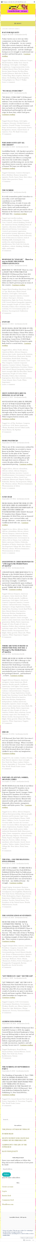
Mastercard (14, 479)
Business (25, 887)
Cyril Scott (6, 425)
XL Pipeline (16, 430)
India (25, 829)
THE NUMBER (7, 190)
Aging (10, 887)
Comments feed (8, 1200)
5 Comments (6, 907)
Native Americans (21, 425)
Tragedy (29, 764)
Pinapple (16, 838)
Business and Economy (10, 816)
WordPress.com (7, 1204)
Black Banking (13, 289)
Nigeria (21, 479)
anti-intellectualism (15, 218)
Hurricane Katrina (8, 613)
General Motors (19, 1051)
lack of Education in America (12, 238)
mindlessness (7, 244)
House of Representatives (15, 954)
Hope (4, 127)
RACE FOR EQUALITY (10, 32)
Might (4, 1054)
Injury (26, 1006)
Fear (3, 760)
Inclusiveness (11, 127)
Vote (10, 132)
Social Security (17, 965)
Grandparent (7, 892)
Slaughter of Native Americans (13, 544)
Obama (4, 427)
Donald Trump (14, 125)
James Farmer (12, 71)
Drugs (13, 607)
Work (22, 846)
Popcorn (5, 840)
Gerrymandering (8, 952)
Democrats (12, 950)
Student (5, 900)
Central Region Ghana (17, 818)
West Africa (26, 546)
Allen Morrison (13, 60)
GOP (3, 302)
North (11, 177)
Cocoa (16, 820)
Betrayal (5, 356)
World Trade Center (18, 766)
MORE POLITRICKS (10, 440)
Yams (26, 846)
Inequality (23, 175)
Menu (19, 23)
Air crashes (15, 758)
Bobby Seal (18, 63)
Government (25, 125)
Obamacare (6, 961)
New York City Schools (21, 244)
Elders (17, 825)
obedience (6, 246)
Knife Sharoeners (24, 831)
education (12, 227)
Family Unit (6, 609)
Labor (4, 833)
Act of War (11, 423)
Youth (4, 848)
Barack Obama (13, 121)
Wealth (27, 902)
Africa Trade (17, 350)
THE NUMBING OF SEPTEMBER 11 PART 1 (16, 1068)
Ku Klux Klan (23, 71)
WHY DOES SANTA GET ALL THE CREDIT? (13, 144)
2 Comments (6, 432)
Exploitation (6, 300)
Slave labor (28, 177)
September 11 (12, 764)
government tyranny (9, 233)
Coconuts (10, 825)
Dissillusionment (8, 475)
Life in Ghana (12, 540)
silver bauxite (15, 842)
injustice (5, 177)
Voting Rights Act (8, 80)
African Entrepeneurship (11, 814)
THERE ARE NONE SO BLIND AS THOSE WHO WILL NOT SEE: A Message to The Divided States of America (15, 649)
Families (20, 827)
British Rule (16, 358)
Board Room (21, 1049)
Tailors (11, 844)
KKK (14, 371)
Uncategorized (14, 311)
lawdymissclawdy (20, 34)
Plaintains (24, 838)
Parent (12, 894)
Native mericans (8, 542)
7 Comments (6, 1058)
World (8, 766)
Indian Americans (19, 615)
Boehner (19, 423)
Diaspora (25, 365)
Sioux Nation (7, 430)
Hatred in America (18, 611)
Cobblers (10, 820)
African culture (7, 471)
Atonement (17, 887)
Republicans (6, 965)
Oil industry (26, 835)
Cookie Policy (6, 1235)
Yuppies (25, 635)
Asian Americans (16, 596)
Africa (10, 350)
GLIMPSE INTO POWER (11, 1021)
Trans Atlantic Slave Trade (12, 380)
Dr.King (5, 69)
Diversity (13, 123)
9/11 (9, 758)
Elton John (21, 950)
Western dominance (25, 484)
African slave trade (9, 354)
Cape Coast (24, 816)
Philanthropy (20, 894)
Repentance (6, 898)
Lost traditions (23, 540)
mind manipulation (18, 242)
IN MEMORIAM (7, 1134)
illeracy (28, 233)
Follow (6, 1174)
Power (29, 127)
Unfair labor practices (10, 179)
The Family (21, 628)
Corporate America (15, 296)
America (21, 946)
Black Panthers (7, 63)
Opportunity (21, 127)
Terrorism (21, 764)
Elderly (27, 889)
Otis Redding (11, 78)
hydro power (18, 829)
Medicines (17, 1008)
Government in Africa (10, 477)
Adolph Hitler (13, 946)
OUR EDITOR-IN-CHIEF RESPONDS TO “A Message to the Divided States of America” (17, 564)
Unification (24, 311)
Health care (13, 1006)
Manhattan (27, 892)
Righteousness (16, 898)
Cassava (5, 818)
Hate (4, 611)
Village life (17, 546)
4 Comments (6, 250)
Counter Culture (15, 365)
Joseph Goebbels (19, 956)
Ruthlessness (7, 1056)
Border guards (14, 598)
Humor (16, 175)
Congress (5, 123)
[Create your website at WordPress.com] (18, 2)
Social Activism (26, 378)
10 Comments (7, 723)
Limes (9, 833)
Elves (4, 175)
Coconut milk (7, 822)
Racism (23, 963)
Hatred (10, 69)
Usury (21, 179)
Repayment (26, 896)
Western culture (11, 484)
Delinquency (11, 889)
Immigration (20, 613)
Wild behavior (7, 904)
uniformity (11, 248)
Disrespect (26, 173)
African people (26, 814)
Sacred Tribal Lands (22, 427)
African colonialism (20, 468)
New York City (7, 762)
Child (4, 889)
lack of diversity (25, 235)
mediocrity (6, 242)
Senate (14, 130)
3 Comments (6, 134)
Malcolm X (19, 73)
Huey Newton (19, 69)
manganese (16, 833)
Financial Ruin (7, 1051)
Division (20, 298)
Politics (12, 306)
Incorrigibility (17, 892)
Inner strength (7, 304)
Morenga (9, 835)
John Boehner (7, 956)
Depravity (20, 889)
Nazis (19, 959)
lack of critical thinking (10, 235)
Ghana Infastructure (9, 538)
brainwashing (7, 220)
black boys (22, 289)
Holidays (10, 175)
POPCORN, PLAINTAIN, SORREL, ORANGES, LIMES (15, 778)
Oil (20, 835)
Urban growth (12, 633)
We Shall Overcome (20, 132)
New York (5, 894)
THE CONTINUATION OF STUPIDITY (16, 915)
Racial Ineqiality (23, 78)
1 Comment (6, 181)
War (3, 766)
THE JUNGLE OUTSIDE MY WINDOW (16, 1129)
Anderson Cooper (25, 60)
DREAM (5, 732)
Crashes (23, 758)
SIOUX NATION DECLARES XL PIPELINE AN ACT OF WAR (14, 394)
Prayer (4, 764)
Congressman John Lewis (20, 67)
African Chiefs (22, 529)
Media (13, 622)
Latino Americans (14, 620)
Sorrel (23, 842)
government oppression (17, 231)
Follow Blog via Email (18, 1157)
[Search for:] (18, 1119)
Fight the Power (17, 300)
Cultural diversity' (15, 604)
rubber (17, 840)
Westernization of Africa (11, 486)
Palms (4, 838)
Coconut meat (24, 820)
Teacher (11, 900)
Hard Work (28, 609)
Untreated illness (23, 1010)
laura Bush (25, 620)
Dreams (29, 758)
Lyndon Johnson (8, 73)
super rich (13, 628)
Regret (18, 896)
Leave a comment (8, 82)
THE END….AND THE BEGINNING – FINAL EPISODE (16, 860)
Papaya (9, 838)
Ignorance (21, 233)
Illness (20, 1006)
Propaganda (16, 963)
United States (25, 844)
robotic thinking (16, 246)
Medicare (13, 959)
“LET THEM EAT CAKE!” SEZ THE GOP (17, 976)
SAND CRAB (7, 497)
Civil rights (14, 65)
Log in (4, 1191)
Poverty (11, 840)
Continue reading (8, 114)
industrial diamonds (9, 831)
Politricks (5, 481)
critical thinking (19, 222)
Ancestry (18, 473)
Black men (12, 291)
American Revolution (24, 354)
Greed (8, 302)
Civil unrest (22, 293)
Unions (14, 1056)
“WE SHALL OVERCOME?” (12, 91)
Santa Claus (18, 177)
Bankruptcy (12, 1049)
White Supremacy (15, 635)
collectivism (17, 220)
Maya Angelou (17, 75)
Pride (4, 896)
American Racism (8, 473)
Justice (4, 620)
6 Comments (6, 769)
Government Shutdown (10, 1004)
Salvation (26, 898)
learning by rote (19, 240)
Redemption (11, 896)
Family (28, 607)
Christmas (11, 173)
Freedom (27, 300)
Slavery (12, 481)
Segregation (6, 378)
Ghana (30, 367)
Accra (10, 529)
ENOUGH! (6, 322)
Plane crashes (18, 762)
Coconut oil (17, 822)
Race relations (20, 306)
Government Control (23, 475)
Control (19, 173)
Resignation (6, 130)
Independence (7, 615)
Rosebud (11, 427)
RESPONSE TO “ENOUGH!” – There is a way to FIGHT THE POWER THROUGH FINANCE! (17, 261)
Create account (7, 1187)
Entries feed (6, 1195)
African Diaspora (21, 352)
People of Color (19, 304)
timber (16, 844)
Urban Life (21, 633)
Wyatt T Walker (21, 80)
